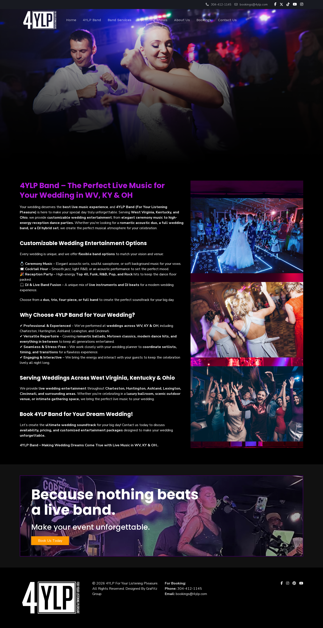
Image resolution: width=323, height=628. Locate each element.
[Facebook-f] (275, 4)
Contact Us (227, 20)
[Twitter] (281, 4)
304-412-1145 (221, 4)
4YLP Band (92, 20)
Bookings (203, 20)
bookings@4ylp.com (254, 4)
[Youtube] (295, 4)
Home (71, 20)
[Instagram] (301, 4)
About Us (182, 20)
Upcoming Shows (152, 20)
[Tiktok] (288, 4)
